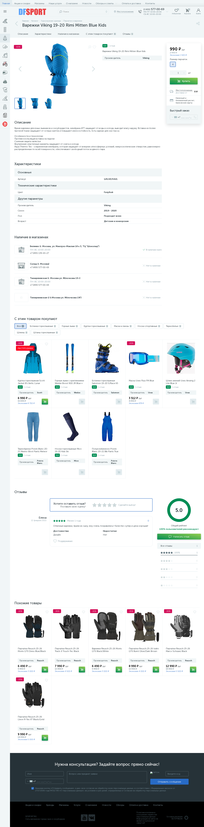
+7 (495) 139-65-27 (39, 253)
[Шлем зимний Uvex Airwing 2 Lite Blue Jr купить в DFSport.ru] (181, 358)
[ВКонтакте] (91, 817)
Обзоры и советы (105, 3)
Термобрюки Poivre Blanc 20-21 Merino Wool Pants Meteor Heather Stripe (33, 451)
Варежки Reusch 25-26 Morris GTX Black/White (107, 649)
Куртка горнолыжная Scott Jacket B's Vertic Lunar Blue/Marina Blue (31, 383)
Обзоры (120, 805)
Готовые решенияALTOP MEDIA (174, 818)
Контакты (150, 3)
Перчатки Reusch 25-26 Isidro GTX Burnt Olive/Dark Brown (144, 649)
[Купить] (45, 401)
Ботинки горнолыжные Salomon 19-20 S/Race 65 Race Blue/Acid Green (105, 383)
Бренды (50, 805)
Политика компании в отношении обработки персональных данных (146, 814)
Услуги (77, 805)
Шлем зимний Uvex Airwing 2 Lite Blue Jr (180, 382)
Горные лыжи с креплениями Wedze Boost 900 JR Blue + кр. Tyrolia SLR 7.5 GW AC (69, 383)
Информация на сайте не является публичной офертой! (147, 821)
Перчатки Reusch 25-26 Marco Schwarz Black (178, 649)
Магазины (39, 3)
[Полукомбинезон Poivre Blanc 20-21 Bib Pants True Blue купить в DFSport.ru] (107, 426)
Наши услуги (55, 3)
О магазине (72, 3)
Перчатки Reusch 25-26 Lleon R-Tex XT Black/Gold (31, 718)
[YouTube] (84, 817)
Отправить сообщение (169, 781)
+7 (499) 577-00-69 (39, 267)
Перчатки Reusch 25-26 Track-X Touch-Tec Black (67, 649)
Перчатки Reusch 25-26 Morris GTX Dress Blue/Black (32, 649)
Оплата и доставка (131, 3)
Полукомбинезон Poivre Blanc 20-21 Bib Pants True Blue (105, 451)
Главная (6, 3)
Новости (86, 3)
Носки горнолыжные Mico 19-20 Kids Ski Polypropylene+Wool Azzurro (69, 451)
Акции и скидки (22, 3)
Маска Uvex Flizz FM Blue (141, 380)
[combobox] (175, 117)
